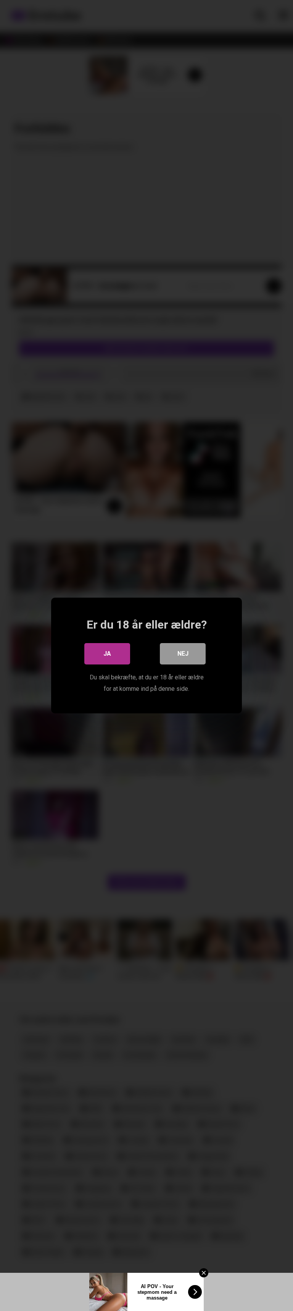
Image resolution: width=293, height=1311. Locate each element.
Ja (107, 653)
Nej (182, 653)
